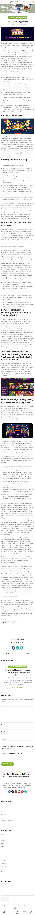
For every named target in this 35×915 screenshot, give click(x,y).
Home (2, 10)
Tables (3, 837)
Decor (3, 872)
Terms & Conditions (6, 820)
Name (3, 724)
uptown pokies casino (17, 639)
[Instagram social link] (16, 791)
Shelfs (3, 846)
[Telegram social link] (21, 648)
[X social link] (12, 791)
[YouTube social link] (19, 791)
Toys (2, 869)
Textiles (3, 863)
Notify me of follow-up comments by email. (12, 753)
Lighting (3, 866)
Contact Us (4, 809)
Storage (3, 860)
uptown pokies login (17, 643)
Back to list (17, 653)
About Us (3, 806)
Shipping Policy (5, 817)
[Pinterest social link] (22, 791)
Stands (3, 840)
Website (3, 739)
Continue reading (17, 687)
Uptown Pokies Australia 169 (13, 10)
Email (3, 732)
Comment (4, 705)
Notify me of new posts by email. (9, 759)
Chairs (3, 835)
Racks (2, 843)
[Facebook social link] (13, 648)
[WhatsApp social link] (17, 648)
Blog (2, 812)
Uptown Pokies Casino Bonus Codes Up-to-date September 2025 (17, 672)
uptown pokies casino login (12, 73)
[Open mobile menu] (2, 2)
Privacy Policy (4, 814)
